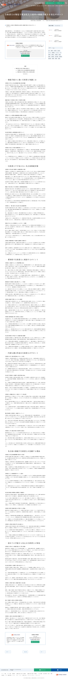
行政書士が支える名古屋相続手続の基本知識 (26, 70)
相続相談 (52, 56)
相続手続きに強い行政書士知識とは (22, 68)
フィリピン (57, 52)
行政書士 (52, 54)
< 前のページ (8, 651)
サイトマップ (38, 675)
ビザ (60, 52)
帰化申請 (55, 50)
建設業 (53, 58)
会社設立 (58, 50)
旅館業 (52, 50)
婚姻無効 (53, 52)
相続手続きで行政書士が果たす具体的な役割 (26, 71)
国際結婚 (60, 56)
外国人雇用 (56, 56)
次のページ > (43, 651)
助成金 (60, 54)
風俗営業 (49, 58)
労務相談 (56, 54)
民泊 (49, 50)
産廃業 (56, 58)
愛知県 (49, 54)
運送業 (59, 58)
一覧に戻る (25, 651)
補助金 (49, 56)
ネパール (49, 52)
